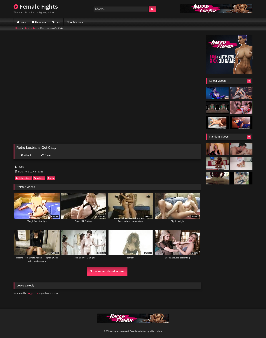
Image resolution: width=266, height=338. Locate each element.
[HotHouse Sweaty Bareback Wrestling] (241, 149)
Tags (58, 22)
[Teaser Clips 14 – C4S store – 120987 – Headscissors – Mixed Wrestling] (217, 178)
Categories (40, 22)
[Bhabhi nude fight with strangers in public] (241, 178)
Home (23, 22)
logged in (33, 293)
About (27, 155)
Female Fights (38, 6)
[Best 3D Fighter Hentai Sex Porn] (241, 107)
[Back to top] (256, 329)
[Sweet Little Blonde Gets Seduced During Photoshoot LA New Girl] (217, 149)
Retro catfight (30, 28)
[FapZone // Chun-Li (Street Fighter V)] (241, 93)
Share (47, 155)
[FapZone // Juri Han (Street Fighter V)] (217, 93)
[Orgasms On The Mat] (217, 163)
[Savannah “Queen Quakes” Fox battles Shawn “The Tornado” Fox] (241, 163)
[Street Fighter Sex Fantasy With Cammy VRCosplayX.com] (217, 107)
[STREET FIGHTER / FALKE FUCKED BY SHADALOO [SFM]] (217, 122)
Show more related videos (107, 271)
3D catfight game (75, 22)
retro (52, 178)
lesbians (40, 178)
